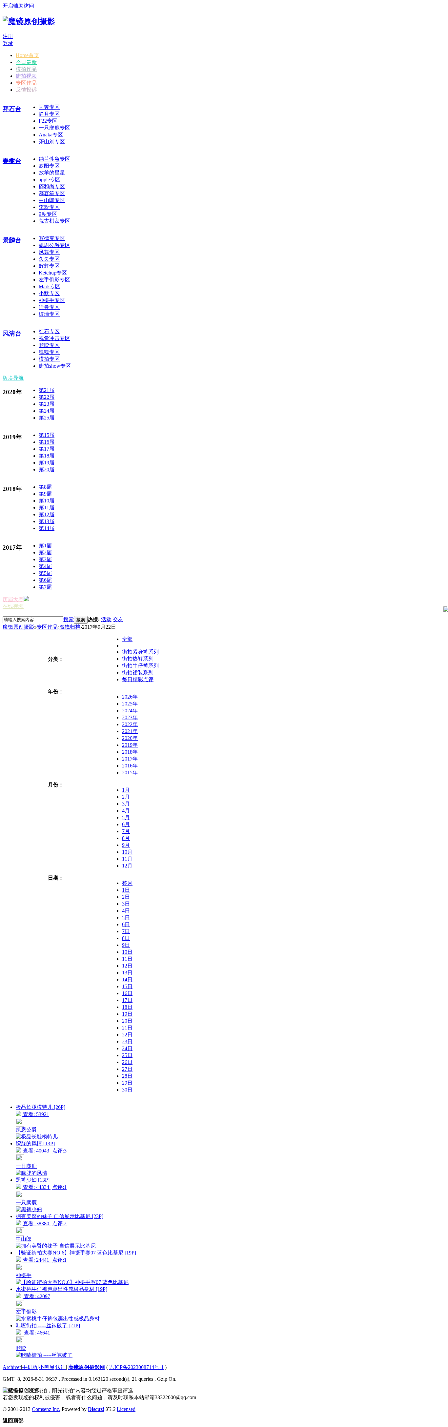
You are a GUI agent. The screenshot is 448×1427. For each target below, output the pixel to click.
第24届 (46, 411)
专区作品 (26, 83)
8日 (126, 938)
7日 (126, 931)
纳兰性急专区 (54, 159)
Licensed (126, 1409)
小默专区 (49, 293)
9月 (126, 845)
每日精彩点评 (137, 679)
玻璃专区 (49, 314)
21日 (127, 1027)
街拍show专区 (55, 366)
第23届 (46, 404)
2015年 (130, 772)
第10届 (46, 500)
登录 (8, 43)
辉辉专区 (49, 266)
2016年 (130, 765)
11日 (127, 959)
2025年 (130, 703)
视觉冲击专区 (54, 338)
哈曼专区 (49, 307)
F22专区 (48, 121)
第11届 (46, 507)
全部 (127, 639)
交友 (118, 619)
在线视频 (13, 606)
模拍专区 (49, 359)
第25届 (46, 417)
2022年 (130, 724)
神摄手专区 (52, 300)
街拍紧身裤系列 (140, 652)
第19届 (46, 462)
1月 (126, 790)
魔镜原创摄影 (18, 627)
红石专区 (49, 331)
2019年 (130, 745)
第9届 (45, 494)
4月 (126, 810)
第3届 (45, 559)
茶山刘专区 (52, 141)
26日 (127, 1062)
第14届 (46, 528)
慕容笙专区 (52, 193)
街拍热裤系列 (137, 659)
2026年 (130, 697)
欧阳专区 (49, 166)
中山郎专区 (52, 200)
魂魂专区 (49, 352)
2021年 (130, 731)
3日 (126, 904)
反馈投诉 (26, 89)
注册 (8, 36)
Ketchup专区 (53, 272)
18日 (127, 1007)
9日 (126, 945)
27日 (127, 1069)
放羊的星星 (52, 172)
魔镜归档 (69, 627)
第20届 (46, 469)
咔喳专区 (49, 345)
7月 (126, 831)
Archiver (12, 1367)
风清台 (12, 333)
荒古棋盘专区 (54, 221)
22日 (127, 1034)
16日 (127, 993)
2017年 (130, 759)
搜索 (68, 619)
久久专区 (49, 259)
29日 (127, 1083)
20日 (127, 1021)
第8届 (45, 487)
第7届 (45, 587)
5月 (126, 817)
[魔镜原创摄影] (29, 21)
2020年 (130, 738)
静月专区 (49, 114)
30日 (127, 1089)
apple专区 (49, 179)
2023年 (130, 717)
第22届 (46, 397)
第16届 (46, 442)
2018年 (130, 752)
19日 (127, 1014)
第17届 (46, 449)
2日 (126, 897)
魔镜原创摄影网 (86, 1367)
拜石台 (12, 109)
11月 (127, 859)
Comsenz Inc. (46, 1409)
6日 (126, 924)
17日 (127, 1000)
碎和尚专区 (52, 186)
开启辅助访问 (18, 6)
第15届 (46, 435)
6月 (126, 824)
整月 (127, 883)
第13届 (46, 521)
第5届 (45, 573)
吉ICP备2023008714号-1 (136, 1367)
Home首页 (27, 55)
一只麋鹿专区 (54, 128)
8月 (126, 838)
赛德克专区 (52, 238)
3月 (126, 803)
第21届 (46, 390)
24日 (127, 1048)
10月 (127, 852)
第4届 (45, 566)
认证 (60, 1367)
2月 (126, 797)
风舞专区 (49, 252)
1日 (126, 890)
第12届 (46, 514)
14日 (127, 979)
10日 (127, 952)
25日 (127, 1055)
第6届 (45, 580)
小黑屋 (46, 1367)
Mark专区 (49, 286)
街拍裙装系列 (137, 672)
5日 (126, 917)
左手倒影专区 (54, 279)
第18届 (46, 456)
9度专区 (48, 214)
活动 (106, 619)
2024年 (130, 710)
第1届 (45, 545)
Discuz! (96, 1409)
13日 (127, 972)
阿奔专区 (49, 107)
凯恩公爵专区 (54, 245)
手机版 (30, 1367)
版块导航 (13, 378)
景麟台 (12, 240)
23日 (127, 1041)
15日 (127, 986)
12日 (127, 965)
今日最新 (26, 62)
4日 (126, 910)
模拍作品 (26, 69)
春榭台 (12, 160)
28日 (127, 1076)
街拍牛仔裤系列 (140, 665)
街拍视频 (26, 76)
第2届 (45, 552)
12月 (127, 865)
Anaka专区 (51, 134)
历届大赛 (13, 599)
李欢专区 (49, 207)
